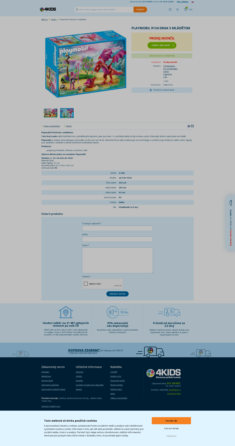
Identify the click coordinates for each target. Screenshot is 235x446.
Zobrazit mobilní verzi (50, 406)
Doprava (79, 372)
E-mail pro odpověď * (91, 223)
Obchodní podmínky (50, 385)
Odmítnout (171, 436)
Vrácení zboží (47, 380)
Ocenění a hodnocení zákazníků (90, 385)
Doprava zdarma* (84, 350)
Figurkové (167, 74)
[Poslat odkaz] (192, 126)
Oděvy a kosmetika (118, 398)
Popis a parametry (52, 126)
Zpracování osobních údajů (53, 389)
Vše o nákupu (182, 2)
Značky (79, 376)
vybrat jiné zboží (161, 45)
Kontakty (45, 372)
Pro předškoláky (170, 68)
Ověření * (86, 276)
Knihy (112, 393)
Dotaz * (85, 245)
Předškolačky (169, 66)
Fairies (54, 19)
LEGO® (113, 372)
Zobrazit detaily (171, 428)
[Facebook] (189, 126)
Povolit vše (171, 420)
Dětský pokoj (116, 389)
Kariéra (79, 389)
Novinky (79, 380)
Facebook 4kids (174, 393)
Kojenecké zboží (117, 380)
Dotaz (69, 126)
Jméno (85, 234)
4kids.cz (44, 19)
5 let (165, 77)
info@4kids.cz (175, 389)
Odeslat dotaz (117, 294)
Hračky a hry (115, 376)
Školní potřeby (116, 385)
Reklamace (46, 376)
